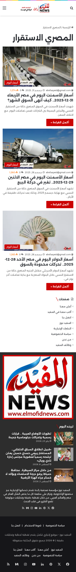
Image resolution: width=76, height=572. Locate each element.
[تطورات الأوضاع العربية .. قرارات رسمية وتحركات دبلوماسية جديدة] (63, 438)
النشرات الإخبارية (62, 328)
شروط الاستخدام (32, 525)
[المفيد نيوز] (38, 8)
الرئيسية (67, 27)
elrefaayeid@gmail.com (58, 90)
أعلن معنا (65, 306)
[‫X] (48, 508)
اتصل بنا (66, 317)
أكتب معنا (30, 549)
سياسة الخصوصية (61, 334)
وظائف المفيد (63, 345)
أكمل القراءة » (60, 122)
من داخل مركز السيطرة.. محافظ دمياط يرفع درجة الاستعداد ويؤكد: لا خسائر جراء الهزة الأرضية (28, 474)
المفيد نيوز (65, 323)
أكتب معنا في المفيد (59, 312)
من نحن (66, 339)
